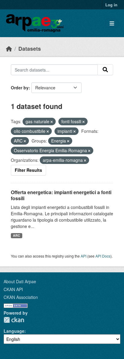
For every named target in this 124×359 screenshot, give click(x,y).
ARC (16, 235)
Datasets (29, 48)
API (83, 255)
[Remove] (52, 121)
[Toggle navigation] (112, 23)
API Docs (102, 255)
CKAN (14, 320)
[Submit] (105, 69)
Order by (20, 88)
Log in (111, 5)
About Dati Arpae (20, 281)
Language (14, 331)
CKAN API (13, 289)
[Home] (9, 48)
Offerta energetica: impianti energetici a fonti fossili (61, 195)
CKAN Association (21, 297)
